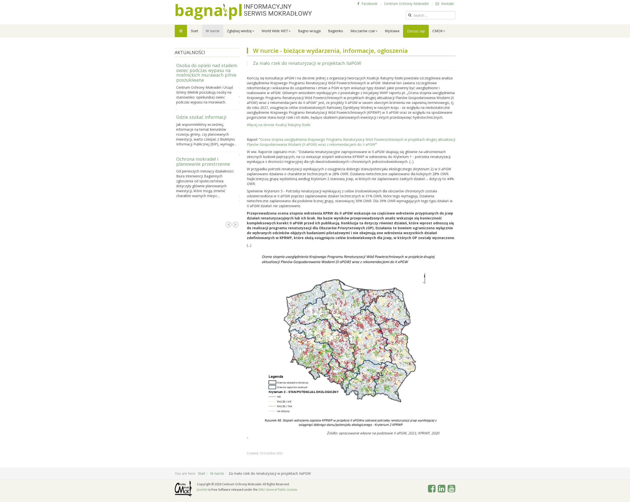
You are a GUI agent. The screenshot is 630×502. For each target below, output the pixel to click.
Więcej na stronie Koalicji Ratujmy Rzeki (278, 124)
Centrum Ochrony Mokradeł (406, 3)
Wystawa (392, 31)
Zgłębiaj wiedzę (239, 31)
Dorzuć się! (416, 31)
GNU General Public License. (278, 490)
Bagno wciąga (309, 31)
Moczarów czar (362, 31)
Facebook (369, 3)
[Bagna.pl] (244, 11)
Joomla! (202, 490)
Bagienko (335, 31)
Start (194, 31)
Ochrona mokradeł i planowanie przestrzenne (203, 161)
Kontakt (447, 3)
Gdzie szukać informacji (201, 117)
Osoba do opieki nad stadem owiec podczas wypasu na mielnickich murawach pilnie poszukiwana (206, 72)
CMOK (437, 31)
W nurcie (213, 31)
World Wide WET (275, 31)
